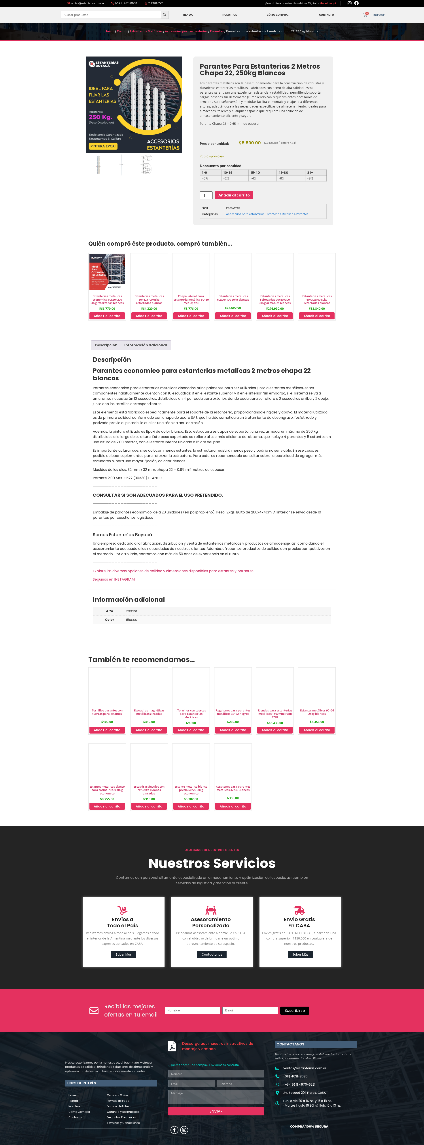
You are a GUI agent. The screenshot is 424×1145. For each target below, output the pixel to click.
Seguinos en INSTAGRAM (114, 579)
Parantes (217, 31)
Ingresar (379, 15)
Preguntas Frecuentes (121, 1117)
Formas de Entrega (119, 1106)
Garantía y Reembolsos (123, 1112)
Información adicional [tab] (145, 345)
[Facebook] (356, 3)
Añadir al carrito (234, 195)
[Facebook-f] (174, 1130)
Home (72, 1095)
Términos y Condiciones (123, 1123)
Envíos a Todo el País (122, 922)
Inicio (110, 31)
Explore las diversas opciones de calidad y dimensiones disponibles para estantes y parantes (173, 570)
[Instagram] (349, 3)
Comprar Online (117, 1095)
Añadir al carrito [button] (107, 316)
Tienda (188, 14)
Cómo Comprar (278, 14)
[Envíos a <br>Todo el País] (122, 910)
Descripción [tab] (106, 345)
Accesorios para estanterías (186, 31)
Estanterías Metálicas (146, 31)
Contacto (326, 14)
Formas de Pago (118, 1101)
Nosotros (229, 14)
